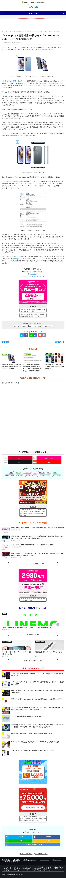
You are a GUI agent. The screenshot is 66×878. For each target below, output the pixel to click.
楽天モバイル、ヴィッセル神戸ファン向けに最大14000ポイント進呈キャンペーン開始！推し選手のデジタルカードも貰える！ (37, 554)
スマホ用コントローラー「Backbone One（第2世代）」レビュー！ (16, 653)
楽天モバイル (49, 458)
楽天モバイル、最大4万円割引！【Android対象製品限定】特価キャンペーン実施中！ (32, 315)
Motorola (23, 326)
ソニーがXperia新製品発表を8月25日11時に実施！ (27, 716)
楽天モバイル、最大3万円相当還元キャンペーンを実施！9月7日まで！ (33, 544)
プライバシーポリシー (29, 860)
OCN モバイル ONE (35, 326)
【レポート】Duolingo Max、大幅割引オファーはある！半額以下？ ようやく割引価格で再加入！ (37, 674)
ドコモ (20, 458)
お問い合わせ (17, 861)
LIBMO (35, 475)
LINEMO (18, 472)
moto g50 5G (17, 259)
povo (35, 472)
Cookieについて (44, 860)
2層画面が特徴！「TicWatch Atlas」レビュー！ (48, 653)
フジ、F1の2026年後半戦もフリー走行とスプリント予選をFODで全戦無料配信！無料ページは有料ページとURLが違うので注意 (37, 708)
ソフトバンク (20, 462)
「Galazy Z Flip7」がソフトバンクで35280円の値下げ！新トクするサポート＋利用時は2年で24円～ (37, 683)
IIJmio (49, 472)
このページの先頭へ (26, 854)
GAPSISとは (6, 860)
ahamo (11, 472)
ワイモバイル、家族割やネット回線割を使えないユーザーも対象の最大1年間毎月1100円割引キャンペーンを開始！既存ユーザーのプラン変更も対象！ (32, 512)
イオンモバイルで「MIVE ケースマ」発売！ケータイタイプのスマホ (32, 750)
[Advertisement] (33, 25)
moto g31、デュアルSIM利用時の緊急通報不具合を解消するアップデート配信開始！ (11, 366)
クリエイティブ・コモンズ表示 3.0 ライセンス (21, 868)
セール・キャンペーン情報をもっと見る (33, 564)
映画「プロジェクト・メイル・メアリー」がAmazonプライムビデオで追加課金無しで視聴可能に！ (37, 691)
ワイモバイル (27, 472)
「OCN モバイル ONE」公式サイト (13, 81)
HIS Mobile (20, 475)
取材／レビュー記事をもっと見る (33, 661)
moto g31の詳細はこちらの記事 (16, 181)
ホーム (3, 31)
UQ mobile (42, 472)
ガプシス (34, 13)
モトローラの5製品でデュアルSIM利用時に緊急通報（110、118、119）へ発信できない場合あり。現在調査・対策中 (32, 368)
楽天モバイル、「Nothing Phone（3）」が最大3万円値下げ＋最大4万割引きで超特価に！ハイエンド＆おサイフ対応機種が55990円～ (37, 537)
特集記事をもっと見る (33, 634)
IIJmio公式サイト (33, 274)
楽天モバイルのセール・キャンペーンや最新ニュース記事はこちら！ (32, 599)
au (49, 462)
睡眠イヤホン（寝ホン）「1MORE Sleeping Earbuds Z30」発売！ (32, 733)
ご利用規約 (16, 860)
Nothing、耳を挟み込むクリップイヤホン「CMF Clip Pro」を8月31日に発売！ (35, 742)
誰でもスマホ (57, 475)
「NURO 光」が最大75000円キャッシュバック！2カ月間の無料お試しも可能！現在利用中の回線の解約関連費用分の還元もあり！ (33, 818)
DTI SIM (28, 475)
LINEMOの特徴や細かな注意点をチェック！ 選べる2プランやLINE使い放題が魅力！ (28, 627)
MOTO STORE (53, 83)
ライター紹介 (57, 860)
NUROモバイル (9, 475)
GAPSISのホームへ (41, 854)
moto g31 (16, 326)
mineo (55, 472)
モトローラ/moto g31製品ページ (33, 276)
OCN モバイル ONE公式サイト (33, 272)
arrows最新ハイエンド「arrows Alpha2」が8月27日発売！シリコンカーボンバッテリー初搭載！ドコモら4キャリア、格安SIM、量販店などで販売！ (37, 726)
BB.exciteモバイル (45, 475)
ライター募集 (6, 861)
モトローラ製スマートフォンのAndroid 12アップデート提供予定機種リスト (54, 366)
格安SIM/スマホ (10, 31)
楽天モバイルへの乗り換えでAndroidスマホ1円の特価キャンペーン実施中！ (32, 310)
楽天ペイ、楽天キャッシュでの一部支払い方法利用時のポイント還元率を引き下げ (36, 699)
